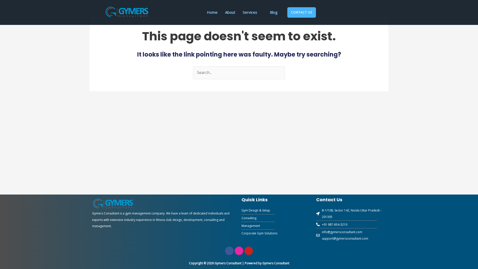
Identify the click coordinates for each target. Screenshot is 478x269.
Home (212, 12)
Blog (274, 12)
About (230, 12)
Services (250, 12)
